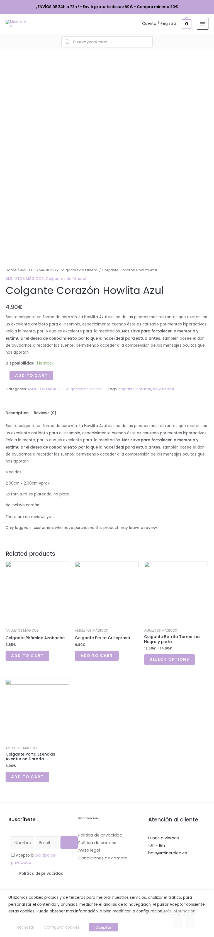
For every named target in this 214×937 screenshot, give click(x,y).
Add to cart (31, 375)
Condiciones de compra (103, 858)
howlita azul (163, 389)
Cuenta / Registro (159, 23)
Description (17, 413)
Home (11, 270)
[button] (41, 873)
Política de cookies (97, 842)
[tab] (17, 413)
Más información (179, 911)
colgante (126, 389)
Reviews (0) (45, 413)
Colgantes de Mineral (78, 270)
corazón (143, 389)
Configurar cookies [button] (62, 927)
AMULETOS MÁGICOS (38, 270)
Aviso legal (89, 850)
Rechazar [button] (25, 927)
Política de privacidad (41, 873)
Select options (169, 659)
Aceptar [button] (103, 927)
